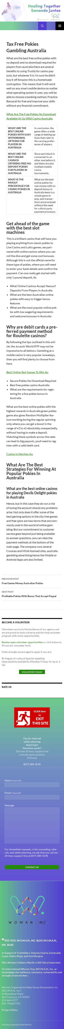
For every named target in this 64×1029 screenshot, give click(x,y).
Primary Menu (59, 26)
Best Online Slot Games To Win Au (27, 372)
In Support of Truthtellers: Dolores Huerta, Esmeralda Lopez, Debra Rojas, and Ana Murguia (31, 954)
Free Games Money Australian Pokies (22, 581)
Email (13, 792)
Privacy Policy (10, 1009)
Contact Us (32, 867)
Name (13, 780)
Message (9, 805)
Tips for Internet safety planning (32, 740)
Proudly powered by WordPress (16, 1024)
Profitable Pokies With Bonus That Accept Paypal (29, 594)
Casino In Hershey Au (19, 454)
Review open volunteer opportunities (22, 642)
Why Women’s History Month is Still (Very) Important (31, 962)
